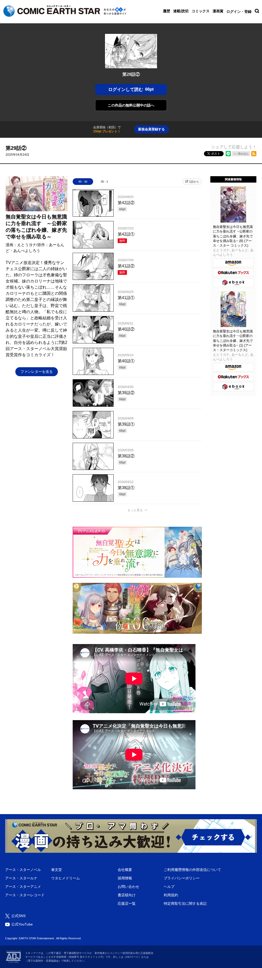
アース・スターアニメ (23, 887)
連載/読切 (181, 11)
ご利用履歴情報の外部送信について (192, 870)
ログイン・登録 (239, 11)
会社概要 (125, 870)
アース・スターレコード (25, 895)
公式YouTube (22, 924)
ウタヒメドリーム (65, 878)
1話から (194, 181)
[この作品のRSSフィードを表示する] (253, 153)
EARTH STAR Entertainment (36, 938)
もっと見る (135, 510)
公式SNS (18, 916)
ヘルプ (169, 887)
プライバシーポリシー (182, 878)
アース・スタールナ (21, 878)
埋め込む (243, 153)
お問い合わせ (128, 887)
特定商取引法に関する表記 (185, 903)
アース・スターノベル (23, 870)
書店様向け (127, 895)
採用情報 (125, 878)
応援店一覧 (127, 903)
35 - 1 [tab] (104, 181)
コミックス (201, 11)
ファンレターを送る (36, 372)
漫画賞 (218, 11)
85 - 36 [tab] (83, 181)
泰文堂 (56, 870)
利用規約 (171, 895)
